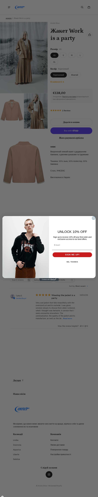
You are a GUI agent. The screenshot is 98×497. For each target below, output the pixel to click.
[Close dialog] (93, 218)
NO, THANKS (72, 262)
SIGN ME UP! (72, 255)
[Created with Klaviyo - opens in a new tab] (49, 279)
